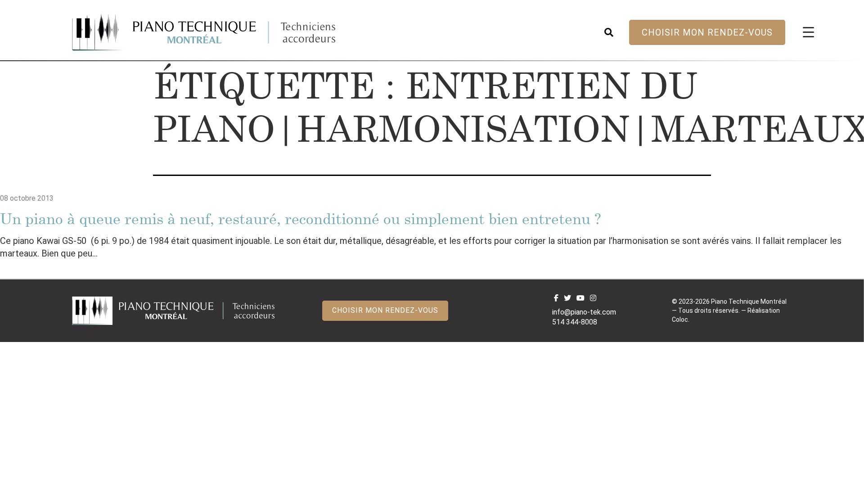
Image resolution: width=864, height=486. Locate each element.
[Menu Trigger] (808, 31)
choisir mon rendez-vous (707, 32)
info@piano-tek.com (584, 312)
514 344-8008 (574, 322)
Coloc (680, 319)
